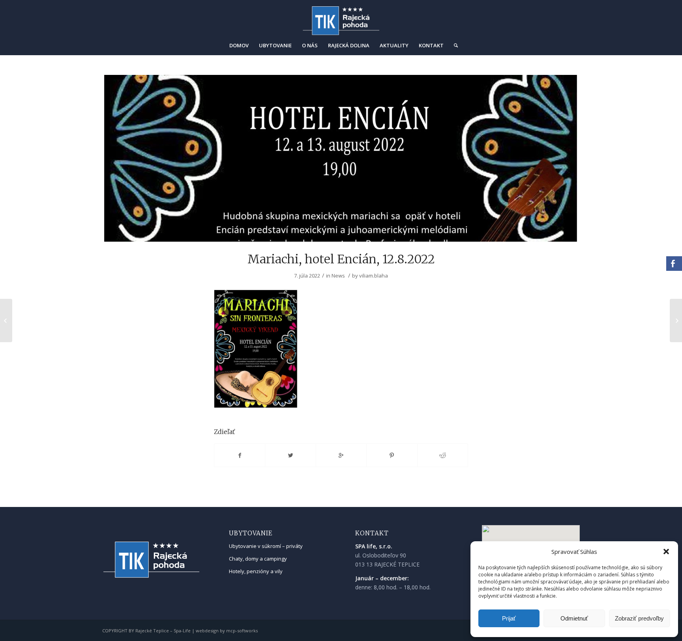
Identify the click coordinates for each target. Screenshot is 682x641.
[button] (666, 551)
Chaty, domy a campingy (258, 558)
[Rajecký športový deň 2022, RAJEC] (6, 320)
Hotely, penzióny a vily (256, 571)
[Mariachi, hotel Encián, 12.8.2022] (341, 158)
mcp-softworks (242, 631)
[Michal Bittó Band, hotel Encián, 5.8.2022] (676, 320)
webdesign (207, 631)
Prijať (509, 618)
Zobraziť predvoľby (639, 618)
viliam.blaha (373, 275)
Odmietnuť (574, 618)
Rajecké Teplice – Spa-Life (163, 631)
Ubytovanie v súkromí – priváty (266, 546)
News (338, 275)
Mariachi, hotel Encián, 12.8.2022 (341, 259)
